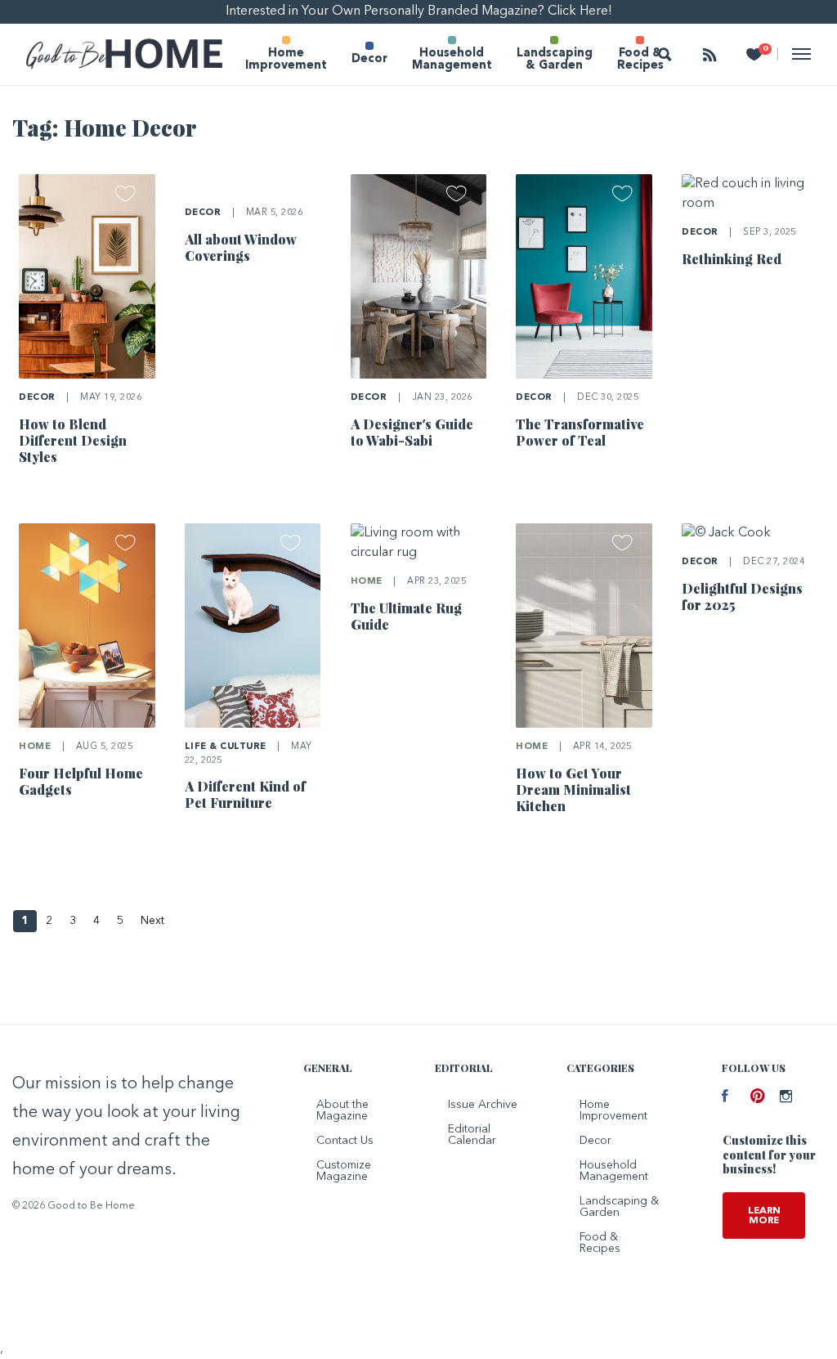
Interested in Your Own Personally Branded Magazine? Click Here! (419, 11)
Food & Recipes (640, 59)
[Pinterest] (752, 1098)
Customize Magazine (343, 1170)
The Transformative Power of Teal (580, 432)
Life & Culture (225, 746)
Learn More (764, 1216)
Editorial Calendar (472, 1135)
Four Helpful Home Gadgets (81, 781)
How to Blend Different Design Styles (73, 440)
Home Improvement (286, 59)
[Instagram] (782, 1098)
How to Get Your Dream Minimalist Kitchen (573, 789)
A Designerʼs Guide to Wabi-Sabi (412, 432)
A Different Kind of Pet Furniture (245, 794)
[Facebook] (723, 1098)
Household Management (452, 59)
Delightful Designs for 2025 (742, 596)
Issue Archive (482, 1104)
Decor (369, 59)
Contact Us (345, 1140)
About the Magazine (342, 1110)
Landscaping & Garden (555, 59)
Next (152, 920)
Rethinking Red (731, 258)
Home (35, 746)
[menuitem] (286, 54)
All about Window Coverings (241, 247)
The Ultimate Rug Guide (406, 616)
